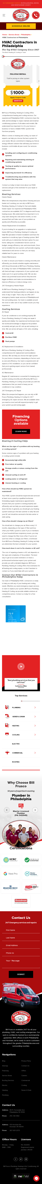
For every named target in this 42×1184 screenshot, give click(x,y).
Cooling (24, 1085)
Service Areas (7, 1076)
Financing (5, 1071)
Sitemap (5, 1066)
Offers (23, 1071)
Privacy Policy (26, 1061)
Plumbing (5, 1095)
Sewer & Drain (26, 1090)
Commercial (25, 1080)
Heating (5, 1090)
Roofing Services (8, 1080)
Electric (4, 1085)
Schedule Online (21, 26)
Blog (3, 1061)
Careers (24, 1076)
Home (4, 35)
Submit (21, 974)
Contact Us (25, 1066)
